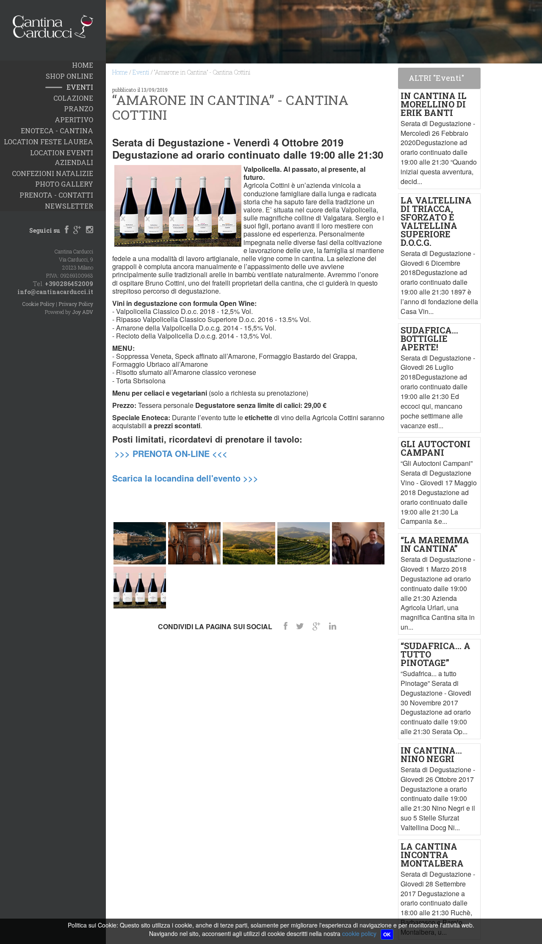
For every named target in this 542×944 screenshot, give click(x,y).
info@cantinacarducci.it (55, 292)
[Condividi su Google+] (316, 626)
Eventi (141, 72)
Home (120, 72)
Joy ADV (82, 311)
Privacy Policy (75, 303)
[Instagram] (89, 230)
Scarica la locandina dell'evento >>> (185, 478)
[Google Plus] (77, 230)
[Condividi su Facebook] (286, 626)
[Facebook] (67, 230)
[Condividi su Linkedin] (332, 626)
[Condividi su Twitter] (300, 626)
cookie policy (359, 933)
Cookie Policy (38, 303)
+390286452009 (69, 284)
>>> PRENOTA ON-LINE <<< (171, 453)
